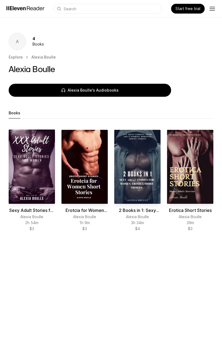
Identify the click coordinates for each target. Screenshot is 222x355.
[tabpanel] (111, 180)
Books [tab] (14, 113)
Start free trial (187, 8)
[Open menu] (212, 8)
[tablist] (111, 113)
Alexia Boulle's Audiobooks (93, 90)
